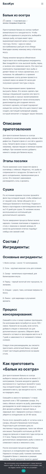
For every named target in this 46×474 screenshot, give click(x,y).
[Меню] (42, 4)
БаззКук (8, 3)
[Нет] (43, 467)
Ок (23, 471)
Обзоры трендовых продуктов (14, 23)
